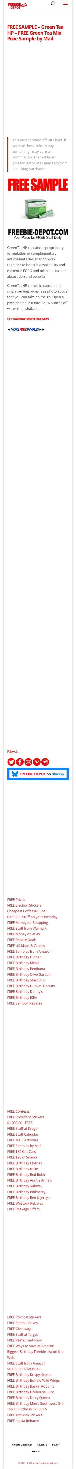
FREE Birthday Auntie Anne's (29, 1180)
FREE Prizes (16, 899)
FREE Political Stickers (24, 1317)
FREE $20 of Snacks (22, 1157)
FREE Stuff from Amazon (26, 1363)
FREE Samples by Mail (24, 1145)
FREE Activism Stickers (24, 1415)
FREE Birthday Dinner (24, 957)
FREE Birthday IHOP (22, 1169)
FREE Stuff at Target (22, 1334)
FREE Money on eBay (23, 934)
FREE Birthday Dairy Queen (28, 1397)
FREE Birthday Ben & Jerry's (28, 1197)
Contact (35, 1450)
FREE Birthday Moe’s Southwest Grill (35, 1403)
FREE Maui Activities (22, 1140)
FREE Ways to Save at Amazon (30, 1346)
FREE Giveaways (19, 1328)
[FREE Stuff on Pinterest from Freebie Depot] (37, 765)
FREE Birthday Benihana (26, 968)
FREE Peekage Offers (23, 1209)
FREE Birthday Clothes (24, 1163)
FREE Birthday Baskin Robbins (30, 1386)
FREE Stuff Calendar (22, 1134)
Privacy (55, 1444)
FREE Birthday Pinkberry (26, 1192)
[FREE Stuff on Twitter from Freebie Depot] (11, 765)
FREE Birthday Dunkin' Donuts (31, 986)
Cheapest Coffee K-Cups (26, 911)
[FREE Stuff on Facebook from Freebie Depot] (20, 765)
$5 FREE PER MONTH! (24, 1369)
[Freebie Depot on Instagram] (45, 765)
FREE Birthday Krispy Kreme (29, 1374)
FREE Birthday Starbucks (26, 980)
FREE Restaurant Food (24, 1340)
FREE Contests (18, 1111)
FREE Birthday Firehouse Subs (30, 1392)
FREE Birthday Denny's (25, 991)
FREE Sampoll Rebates (24, 1003)
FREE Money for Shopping (27, 922)
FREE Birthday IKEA (22, 997)
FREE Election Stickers (24, 905)
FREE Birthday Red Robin (26, 1174)
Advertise (42, 1444)
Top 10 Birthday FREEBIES (27, 1409)
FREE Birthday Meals (23, 963)
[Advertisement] (38, 88)
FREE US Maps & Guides (26, 945)
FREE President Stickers (25, 1117)
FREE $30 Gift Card (21, 1151)
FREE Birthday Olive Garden (29, 974)
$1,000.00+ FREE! (20, 1122)
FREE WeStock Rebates (25, 1203)
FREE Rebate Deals (22, 939)
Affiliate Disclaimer (22, 1444)
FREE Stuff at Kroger (23, 1128)
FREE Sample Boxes (22, 1323)
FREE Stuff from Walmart (26, 928)
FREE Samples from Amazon (29, 951)
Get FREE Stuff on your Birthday (32, 917)
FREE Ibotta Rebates (23, 1420)
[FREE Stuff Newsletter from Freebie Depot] (28, 765)
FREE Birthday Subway (24, 1186)
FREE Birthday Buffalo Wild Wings (33, 1380)
